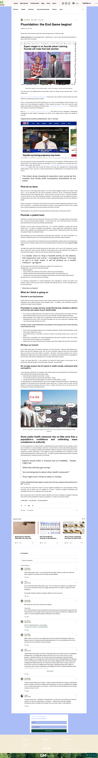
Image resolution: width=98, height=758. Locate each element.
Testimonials (26, 744)
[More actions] (76, 20)
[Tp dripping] (24, 528)
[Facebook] (63, 3)
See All (83, 518)
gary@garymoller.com (68, 749)
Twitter (24, 747)
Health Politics (24, 500)
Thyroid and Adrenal (43, 9)
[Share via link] (32, 505)
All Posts (15, 9)
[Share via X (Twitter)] (25, 505)
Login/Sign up (86, 3)
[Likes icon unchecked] (25, 577)
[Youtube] (43, 748)
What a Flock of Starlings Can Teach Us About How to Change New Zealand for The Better (74, 537)
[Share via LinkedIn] (29, 505)
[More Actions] (76, 569)
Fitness (54, 9)
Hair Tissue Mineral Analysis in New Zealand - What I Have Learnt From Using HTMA (48, 537)
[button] (83, 9)
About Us (25, 742)
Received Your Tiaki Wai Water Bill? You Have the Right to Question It (23, 537)
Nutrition (31, 9)
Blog (24, 749)
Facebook (25, 745)
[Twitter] (66, 3)
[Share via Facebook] (21, 505)
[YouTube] (69, 3)
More (61, 9)
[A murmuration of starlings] (74, 528)
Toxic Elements (32, 500)
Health (23, 9)
